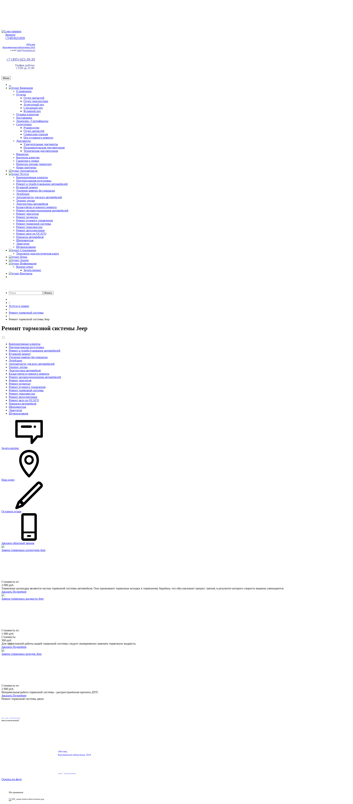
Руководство (31, 127)
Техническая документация (41, 150)
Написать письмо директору (34, 164)
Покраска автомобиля (30, 237)
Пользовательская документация (44, 147)
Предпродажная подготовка (33, 180)
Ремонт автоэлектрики (30, 230)
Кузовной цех (32, 111)
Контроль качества (28, 157)
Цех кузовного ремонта (38, 137)
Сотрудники (24, 124)
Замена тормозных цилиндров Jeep (23, 550)
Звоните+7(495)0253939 (15, 36)
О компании (24, 91)
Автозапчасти (28, 170)
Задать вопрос (32, 270)
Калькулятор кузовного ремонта (36, 207)
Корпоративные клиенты (32, 177)
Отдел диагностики (36, 101)
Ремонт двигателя (27, 213)
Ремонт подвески (27, 217)
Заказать (7, 591)
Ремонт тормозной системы (33, 223)
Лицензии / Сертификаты (32, 121)
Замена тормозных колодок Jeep (21, 653)
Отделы (21, 94)
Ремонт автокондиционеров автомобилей (42, 210)
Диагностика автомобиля (32, 203)
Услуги (24, 174)
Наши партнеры (26, 167)
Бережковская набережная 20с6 (19, 47)
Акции (24, 260)
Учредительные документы (41, 144)
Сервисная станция (36, 134)
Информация (27, 263)
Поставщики (24, 117)
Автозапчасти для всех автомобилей (39, 197)
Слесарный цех (33, 107)
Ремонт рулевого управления (34, 220)
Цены (23, 256)
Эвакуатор (22, 243)
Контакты (25, 273)
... (10, 84)
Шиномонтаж (24, 240)
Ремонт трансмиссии (29, 227)
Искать (48, 293)
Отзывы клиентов (27, 114)
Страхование (27, 250)
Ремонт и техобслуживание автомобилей (42, 184)
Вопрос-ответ (24, 266)
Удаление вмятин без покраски (35, 190)
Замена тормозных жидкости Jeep (22, 598)
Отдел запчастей (34, 97)
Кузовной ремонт (27, 187)
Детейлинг (23, 193)
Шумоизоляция (25, 246)
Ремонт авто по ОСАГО (31, 233)
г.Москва (30, 44)
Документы (23, 140)
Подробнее (19, 591)
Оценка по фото (11, 779)
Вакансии (22, 154)
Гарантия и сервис (27, 160)
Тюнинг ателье (25, 200)
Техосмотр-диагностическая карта (37, 253)
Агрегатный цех (34, 104)
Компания (26, 87)
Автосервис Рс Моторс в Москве (104, 707)
